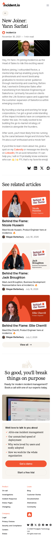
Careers (5, 529)
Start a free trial (26, 472)
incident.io (11, 32)
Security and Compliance (12, 525)
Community (31, 507)
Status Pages (7, 503)
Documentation (33, 498)
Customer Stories (34, 494)
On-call (5, 490)
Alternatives (31, 503)
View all (24, 344)
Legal (4, 517)
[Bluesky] (29, 168)
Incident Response (9, 498)
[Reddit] (48, 168)
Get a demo (26, 463)
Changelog (6, 507)
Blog (29, 490)
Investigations (7, 494)
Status (4, 533)
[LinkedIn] (35, 168)
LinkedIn (9, 153)
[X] (41, 168)
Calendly (18, 149)
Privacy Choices (8, 521)
